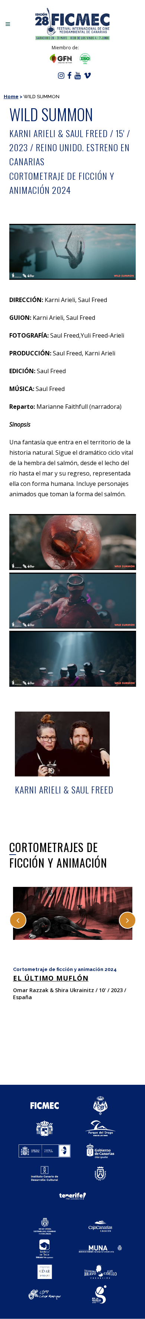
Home (11, 96)
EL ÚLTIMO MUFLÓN (50, 978)
